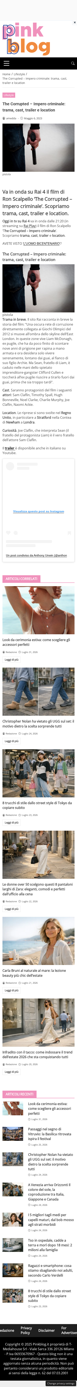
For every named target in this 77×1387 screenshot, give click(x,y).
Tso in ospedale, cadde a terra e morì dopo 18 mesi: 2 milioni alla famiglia (50, 1245)
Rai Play (30, 226)
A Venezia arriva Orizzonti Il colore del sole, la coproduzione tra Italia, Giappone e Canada (49, 1192)
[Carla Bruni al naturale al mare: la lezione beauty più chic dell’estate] (38, 941)
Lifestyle (9, 95)
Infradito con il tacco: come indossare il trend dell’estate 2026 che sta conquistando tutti (37, 1054)
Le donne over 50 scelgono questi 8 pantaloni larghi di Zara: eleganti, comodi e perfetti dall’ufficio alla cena (37, 889)
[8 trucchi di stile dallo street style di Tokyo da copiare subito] (38, 773)
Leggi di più (11, 659)
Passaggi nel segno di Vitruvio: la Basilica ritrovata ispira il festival (49, 1134)
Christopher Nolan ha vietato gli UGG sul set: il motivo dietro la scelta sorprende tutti (38, 723)
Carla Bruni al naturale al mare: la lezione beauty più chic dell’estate (34, 973)
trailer (10, 448)
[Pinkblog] (26, 38)
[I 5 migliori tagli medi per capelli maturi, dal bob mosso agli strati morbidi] (12, 1219)
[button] (73, 63)
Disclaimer (46, 1330)
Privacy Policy (26, 1330)
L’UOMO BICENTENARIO (41, 243)
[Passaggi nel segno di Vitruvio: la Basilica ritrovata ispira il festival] (12, 1134)
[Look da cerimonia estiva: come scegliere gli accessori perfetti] (38, 610)
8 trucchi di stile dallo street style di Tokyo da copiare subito (49, 1296)
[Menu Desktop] (6, 63)
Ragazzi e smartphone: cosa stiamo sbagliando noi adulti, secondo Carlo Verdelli (50, 1270)
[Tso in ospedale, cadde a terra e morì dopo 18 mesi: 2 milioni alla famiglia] (12, 1245)
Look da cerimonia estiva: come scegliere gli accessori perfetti (49, 1109)
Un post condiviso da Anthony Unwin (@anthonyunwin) (41, 555)
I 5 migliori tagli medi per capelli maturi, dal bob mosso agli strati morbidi (51, 1220)
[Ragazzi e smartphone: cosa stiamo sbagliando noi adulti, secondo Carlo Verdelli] (12, 1270)
